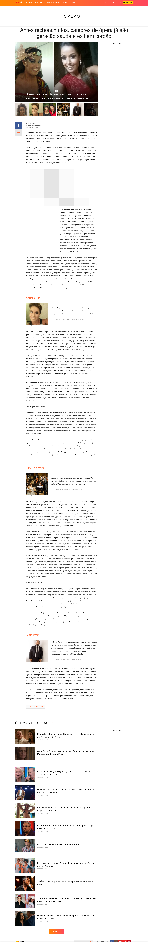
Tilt (94, 8)
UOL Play (72, 2)
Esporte (69, 8)
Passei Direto (57, 2)
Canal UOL (103, 8)
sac (106, 2)
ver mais (55, 931)
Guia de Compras (130, 8)
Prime (117, 8)
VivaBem (89, 8)
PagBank (65, 2)
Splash (76, 8)
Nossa (110, 8)
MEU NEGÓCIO (48, 2)
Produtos (19, 8)
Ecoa (97, 8)
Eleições (31, 8)
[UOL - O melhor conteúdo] (18, 2)
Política (44, 8)
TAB (113, 8)
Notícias (38, 8)
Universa (82, 8)
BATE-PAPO (39, 2)
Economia (58, 8)
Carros (51, 8)
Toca (122, 8)
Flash (25, 8)
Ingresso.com (31, 2)
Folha (64, 8)
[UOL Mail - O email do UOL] (111, 2)
